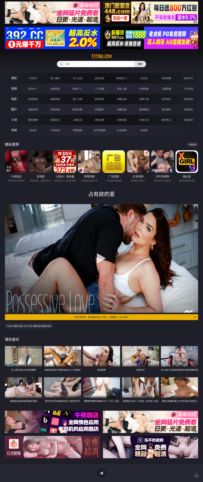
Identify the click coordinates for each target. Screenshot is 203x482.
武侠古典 (99, 120)
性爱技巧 (188, 120)
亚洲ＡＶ (33, 88)
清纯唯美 (144, 109)
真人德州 (55, 78)
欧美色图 (77, 109)
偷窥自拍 (33, 109)
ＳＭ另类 (188, 88)
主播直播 (166, 88)
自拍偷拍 (55, 88)
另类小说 (144, 120)
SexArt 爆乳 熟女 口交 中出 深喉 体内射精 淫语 (29, 326)
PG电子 (33, 78)
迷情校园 (122, 120)
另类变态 (188, 99)
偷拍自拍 (55, 99)
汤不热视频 (100, 130)
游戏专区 (99, 78)
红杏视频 (122, 130)
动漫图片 (99, 109)
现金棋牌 (166, 78)
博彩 (14, 78)
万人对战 (77, 78)
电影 (14, 99)
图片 (14, 109)
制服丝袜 (122, 99)
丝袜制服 (144, 88)
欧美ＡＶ (77, 88)
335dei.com (101, 56)
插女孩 (33, 130)
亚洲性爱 (33, 99)
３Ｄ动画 (99, 88)
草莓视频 (77, 130)
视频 (14, 89)
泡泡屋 (144, 130)
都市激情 (33, 120)
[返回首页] (196, 475)
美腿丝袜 (122, 109)
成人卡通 (77, 99)
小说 (14, 120)
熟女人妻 (122, 88)
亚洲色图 (55, 109)
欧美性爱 (99, 99)
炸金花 (144, 78)
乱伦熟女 (166, 99)
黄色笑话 (166, 120)
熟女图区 (166, 109)
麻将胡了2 (121, 78)
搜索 (140, 64)
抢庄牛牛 (188, 78)
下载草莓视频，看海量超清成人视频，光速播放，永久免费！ (101, 317)
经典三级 (144, 99)
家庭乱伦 (55, 120)
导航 (14, 130)
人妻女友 (77, 120)
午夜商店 (55, 130)
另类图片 (188, 109)
